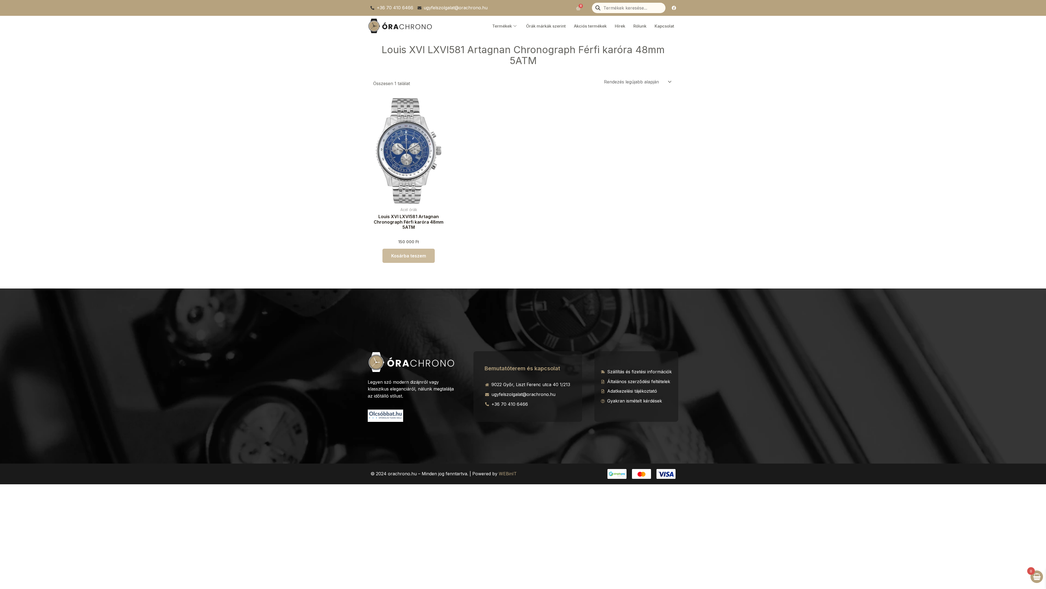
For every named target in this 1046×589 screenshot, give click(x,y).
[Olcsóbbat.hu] (385, 415)
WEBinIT (508, 473)
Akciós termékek (590, 26)
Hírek (620, 26)
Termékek (502, 26)
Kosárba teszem (408, 256)
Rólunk (639, 26)
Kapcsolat (664, 26)
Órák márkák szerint (546, 26)
